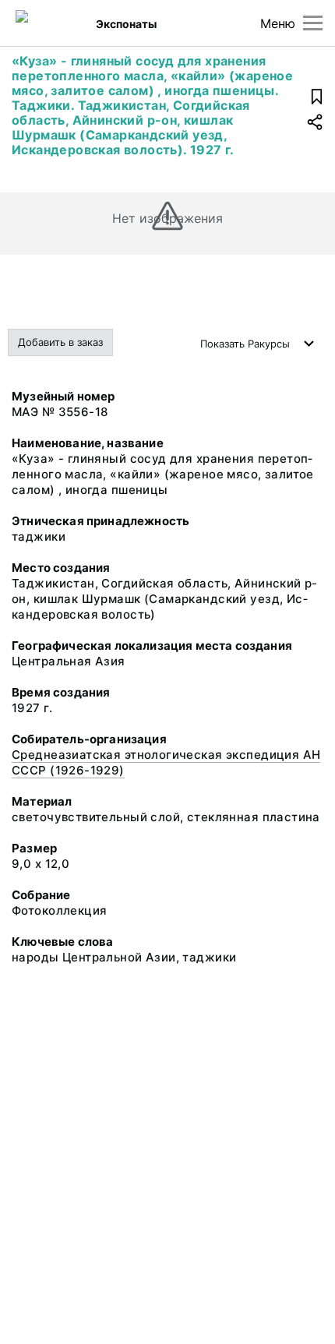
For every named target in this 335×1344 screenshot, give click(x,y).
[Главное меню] (312, 23)
